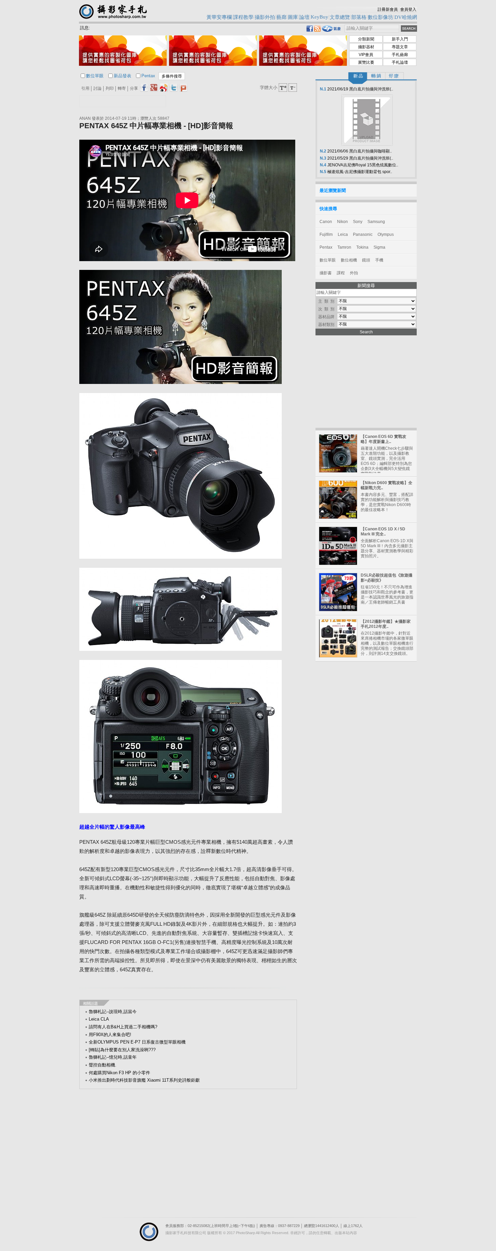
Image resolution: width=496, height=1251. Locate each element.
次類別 (327, 309)
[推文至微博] (164, 87)
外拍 (354, 273)
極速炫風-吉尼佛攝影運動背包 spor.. (355, 171)
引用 (85, 88)
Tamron (344, 247)
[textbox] (372, 28)
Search (366, 332)
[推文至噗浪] (183, 87)
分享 (134, 88)
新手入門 (400, 39)
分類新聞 (366, 39)
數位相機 (349, 260)
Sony (357, 222)
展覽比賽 (366, 62)
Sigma (379, 247)
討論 (97, 88)
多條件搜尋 (172, 76)
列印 (110, 88)
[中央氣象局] (331, 30)
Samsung (376, 222)
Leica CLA (99, 1019)
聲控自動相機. (102, 1064)
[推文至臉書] (144, 87)
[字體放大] (283, 87)
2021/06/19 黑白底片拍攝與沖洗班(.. (356, 89)
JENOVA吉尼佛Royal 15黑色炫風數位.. (358, 165)
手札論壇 (400, 62)
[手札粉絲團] (309, 30)
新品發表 (122, 75)
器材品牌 (326, 317)
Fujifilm (326, 234)
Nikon (342, 222)
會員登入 (408, 9)
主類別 (327, 301)
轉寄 (122, 88)
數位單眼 (95, 75)
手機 (379, 260)
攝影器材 (366, 47)
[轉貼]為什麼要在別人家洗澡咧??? (122, 1049)
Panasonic (363, 234)
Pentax (148, 75)
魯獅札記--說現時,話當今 (113, 1011)
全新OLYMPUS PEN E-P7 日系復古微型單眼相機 (137, 1042)
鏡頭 (366, 260)
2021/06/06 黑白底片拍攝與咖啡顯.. (355, 151)
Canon (326, 222)
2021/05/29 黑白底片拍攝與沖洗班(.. (356, 158)
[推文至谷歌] (154, 87)
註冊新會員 (388, 9)
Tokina (362, 247)
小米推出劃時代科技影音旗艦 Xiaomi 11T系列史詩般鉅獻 (144, 1080)
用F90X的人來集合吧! (110, 1034)
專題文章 (400, 47)
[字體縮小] (292, 87)
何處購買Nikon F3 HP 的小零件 (119, 1072)
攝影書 (326, 273)
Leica (343, 234)
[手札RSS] (317, 30)
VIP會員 (366, 55)
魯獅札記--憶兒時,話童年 (113, 1057)
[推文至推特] (173, 87)
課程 (341, 273)
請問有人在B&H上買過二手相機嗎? (123, 1026)
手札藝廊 (400, 55)
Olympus (386, 234)
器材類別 (326, 325)
